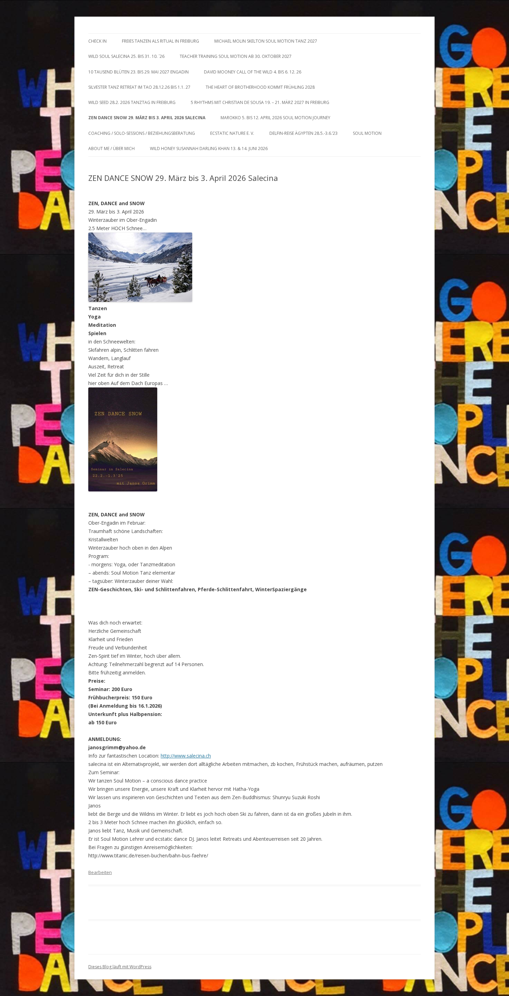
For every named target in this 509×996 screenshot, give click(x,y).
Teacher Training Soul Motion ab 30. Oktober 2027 (236, 56)
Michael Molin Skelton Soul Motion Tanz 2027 (265, 41)
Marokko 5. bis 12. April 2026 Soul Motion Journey (275, 118)
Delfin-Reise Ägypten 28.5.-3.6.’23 (303, 133)
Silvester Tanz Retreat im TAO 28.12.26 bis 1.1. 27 (139, 87)
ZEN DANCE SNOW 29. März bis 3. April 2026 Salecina (146, 118)
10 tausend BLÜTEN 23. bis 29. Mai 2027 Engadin (138, 72)
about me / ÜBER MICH (111, 148)
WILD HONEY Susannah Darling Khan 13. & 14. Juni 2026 (209, 148)
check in (97, 41)
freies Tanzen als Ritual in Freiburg (160, 41)
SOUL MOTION (367, 133)
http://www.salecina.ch (186, 755)
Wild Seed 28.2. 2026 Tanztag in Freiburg (132, 102)
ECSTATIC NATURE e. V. (232, 133)
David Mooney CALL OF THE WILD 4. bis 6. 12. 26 (252, 72)
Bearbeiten (100, 872)
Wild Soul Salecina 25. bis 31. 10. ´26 (126, 56)
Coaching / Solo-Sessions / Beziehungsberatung (141, 133)
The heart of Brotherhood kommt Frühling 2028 (260, 87)
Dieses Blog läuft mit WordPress (119, 967)
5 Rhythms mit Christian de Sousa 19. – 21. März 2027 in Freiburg (260, 102)
